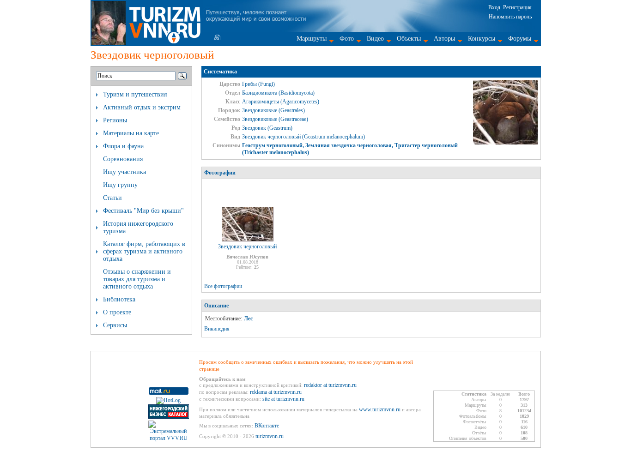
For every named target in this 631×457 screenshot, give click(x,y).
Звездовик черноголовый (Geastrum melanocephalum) (303, 136)
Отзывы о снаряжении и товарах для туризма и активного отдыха (137, 279)
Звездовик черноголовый (247, 246)
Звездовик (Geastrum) (267, 128)
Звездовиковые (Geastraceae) (275, 119)
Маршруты (312, 38)
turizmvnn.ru (269, 436)
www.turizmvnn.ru (379, 409)
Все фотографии (223, 286)
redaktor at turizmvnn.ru (330, 385)
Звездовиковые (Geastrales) (273, 110)
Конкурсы (481, 38)
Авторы (444, 38)
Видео (375, 38)
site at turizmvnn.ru (283, 399)
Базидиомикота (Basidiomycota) (278, 93)
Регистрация (517, 7)
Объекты (409, 38)
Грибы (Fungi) (258, 84)
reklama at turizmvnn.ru (276, 392)
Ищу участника (124, 171)
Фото (347, 38)
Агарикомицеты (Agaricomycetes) (280, 101)
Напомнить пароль (510, 16)
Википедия (217, 328)
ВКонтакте (267, 425)
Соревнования (123, 159)
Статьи (112, 197)
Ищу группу (120, 184)
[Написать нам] (217, 37)
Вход (494, 7)
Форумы (519, 38)
